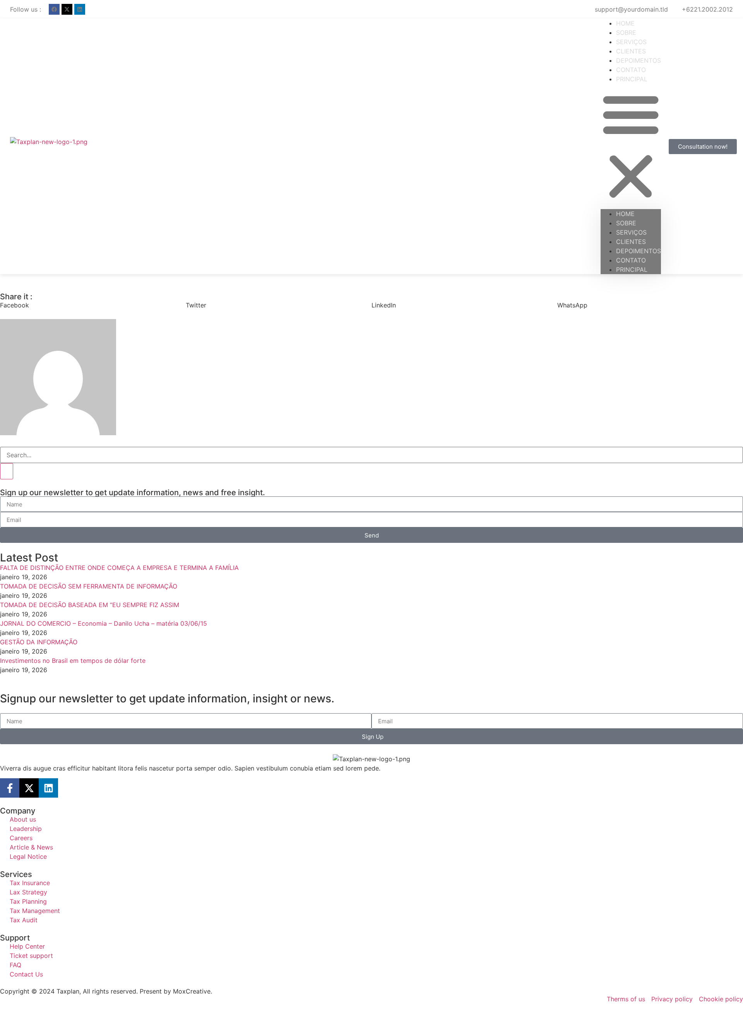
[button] (631, 146)
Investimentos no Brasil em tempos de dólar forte (73, 660)
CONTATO (631, 260)
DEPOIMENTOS (638, 251)
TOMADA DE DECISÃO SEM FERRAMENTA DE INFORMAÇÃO (88, 586)
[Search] (6, 471)
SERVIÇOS (631, 232)
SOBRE (626, 223)
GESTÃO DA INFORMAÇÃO (38, 642)
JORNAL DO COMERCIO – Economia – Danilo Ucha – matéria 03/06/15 (103, 623)
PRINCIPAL (631, 79)
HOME (625, 214)
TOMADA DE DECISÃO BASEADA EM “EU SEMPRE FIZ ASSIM (89, 605)
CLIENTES (631, 241)
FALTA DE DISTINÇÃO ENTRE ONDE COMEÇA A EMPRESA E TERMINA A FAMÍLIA (119, 568)
